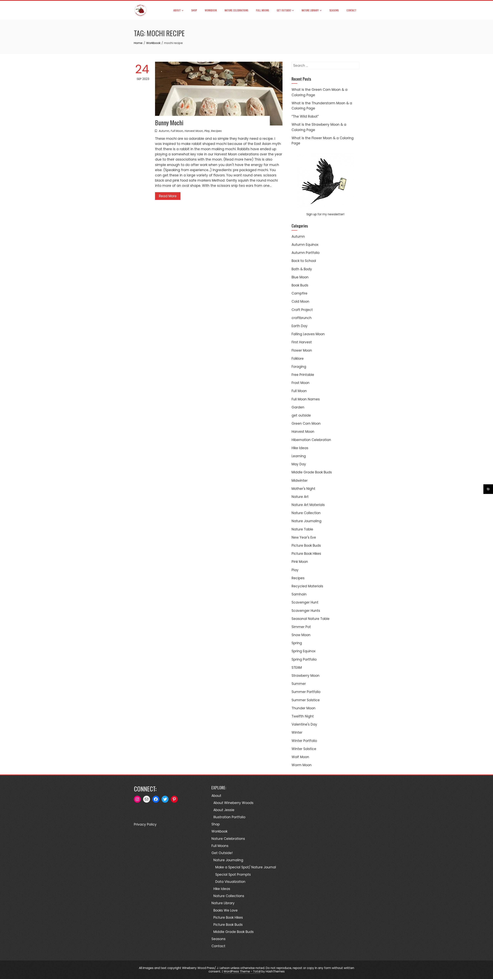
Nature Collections (228, 896)
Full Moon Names (306, 399)
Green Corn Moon (306, 423)
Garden (298, 407)
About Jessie (223, 810)
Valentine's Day (304, 724)
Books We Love (225, 910)
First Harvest (302, 342)
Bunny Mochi (169, 122)
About (177, 10)
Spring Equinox (303, 651)
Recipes (216, 131)
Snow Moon (301, 635)
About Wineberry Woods (233, 803)
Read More (168, 196)
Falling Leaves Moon (308, 334)
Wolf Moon (300, 757)
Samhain (299, 594)
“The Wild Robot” (305, 116)
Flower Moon (302, 350)
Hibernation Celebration (311, 440)
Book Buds (300, 285)
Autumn (164, 131)
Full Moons (262, 10)
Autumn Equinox (305, 244)
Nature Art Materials (308, 505)
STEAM (297, 667)
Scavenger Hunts (306, 610)
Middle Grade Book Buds (312, 472)
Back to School (304, 260)
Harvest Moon (193, 131)
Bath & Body (302, 269)
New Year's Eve (304, 537)
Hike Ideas (300, 448)
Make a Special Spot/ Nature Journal (245, 867)
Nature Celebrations (236, 10)
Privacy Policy (145, 824)
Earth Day (300, 326)
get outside (301, 415)
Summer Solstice (306, 700)
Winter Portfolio (304, 740)
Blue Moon (300, 277)
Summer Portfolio (306, 691)
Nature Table (302, 529)
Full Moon (177, 131)
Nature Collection (306, 513)
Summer (299, 683)
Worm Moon (302, 765)
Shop (194, 10)
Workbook (211, 10)
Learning (299, 456)
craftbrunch (302, 318)
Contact (351, 10)
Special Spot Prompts (233, 874)
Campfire (299, 293)
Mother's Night (303, 488)
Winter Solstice (304, 749)
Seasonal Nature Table (311, 618)
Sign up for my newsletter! (325, 214)
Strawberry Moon (305, 675)
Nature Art (300, 496)
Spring (297, 643)
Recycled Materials (307, 586)
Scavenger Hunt (305, 602)
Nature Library (310, 10)
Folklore (298, 358)
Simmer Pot (301, 627)
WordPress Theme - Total (242, 971)
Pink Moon (300, 561)
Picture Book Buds (306, 545)
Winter (297, 732)
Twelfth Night (303, 716)
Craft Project (302, 309)
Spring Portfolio (304, 659)
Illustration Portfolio (229, 817)
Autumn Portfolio (305, 252)
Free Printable (303, 374)
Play (207, 131)
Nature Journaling (306, 521)
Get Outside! (284, 10)
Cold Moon (300, 301)
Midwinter (300, 480)
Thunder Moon (303, 708)
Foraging (299, 366)
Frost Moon (300, 382)
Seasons (334, 10)
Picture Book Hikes (306, 553)
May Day (299, 464)
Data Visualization (230, 881)
